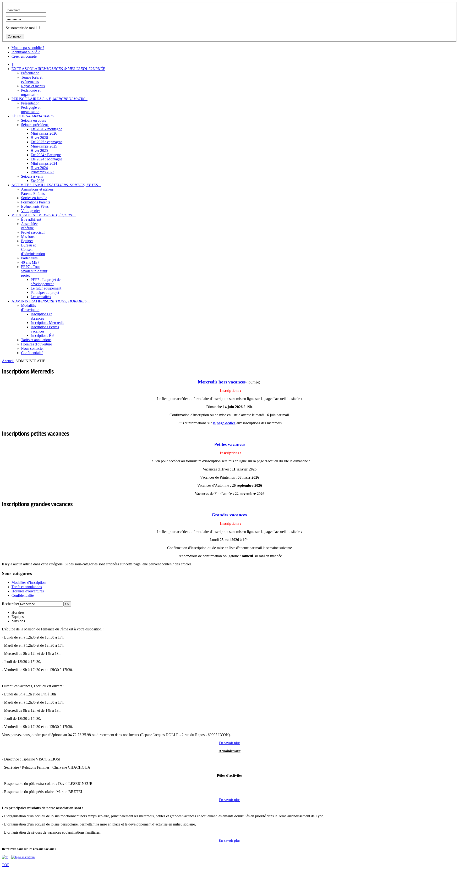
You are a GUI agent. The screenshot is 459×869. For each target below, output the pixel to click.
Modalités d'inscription (28, 582)
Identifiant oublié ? (25, 52)
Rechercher (10, 604)
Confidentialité (22, 595)
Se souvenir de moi (20, 28)
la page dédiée (224, 423)
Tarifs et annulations (26, 587)
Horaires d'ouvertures (27, 591)
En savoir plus (229, 743)
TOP (5, 865)
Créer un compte (24, 56)
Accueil (8, 361)
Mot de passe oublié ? (27, 48)
